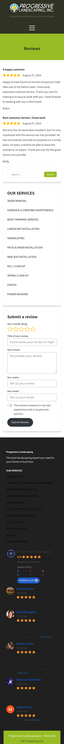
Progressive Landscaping (34, 552)
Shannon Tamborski (29, 679)
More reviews (32, 720)
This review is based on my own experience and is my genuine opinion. (32, 409)
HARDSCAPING (16, 238)
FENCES (11, 285)
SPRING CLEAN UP (17, 275)
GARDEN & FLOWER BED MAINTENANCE (30, 210)
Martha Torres (25, 644)
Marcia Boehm (25, 589)
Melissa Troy (24, 707)
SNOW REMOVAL (17, 201)
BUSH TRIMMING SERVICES (22, 219)
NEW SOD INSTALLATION (21, 257)
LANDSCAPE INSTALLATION (23, 229)
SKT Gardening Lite (32, 741)
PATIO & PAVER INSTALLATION (24, 247)
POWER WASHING (17, 294)
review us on (26, 580)
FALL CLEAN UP (16, 266)
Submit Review (20, 422)
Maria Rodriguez (26, 612)
